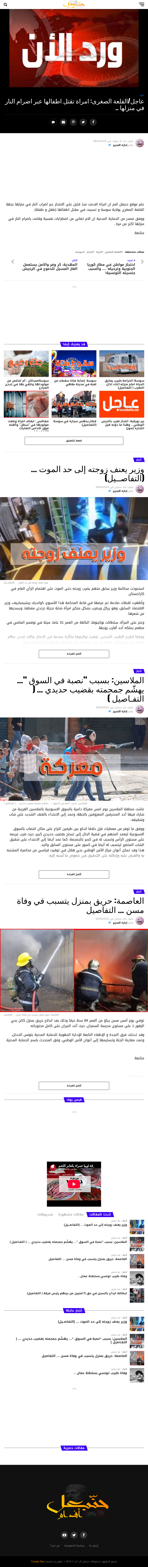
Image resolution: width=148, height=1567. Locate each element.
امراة (99, 252)
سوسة (79, 252)
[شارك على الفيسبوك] (94, 122)
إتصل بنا (93, 1545)
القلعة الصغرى (113, 252)
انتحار (90, 252)
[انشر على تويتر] (84, 122)
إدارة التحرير (120, 145)
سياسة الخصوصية (74, 1545)
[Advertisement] (74, 176)
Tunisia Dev (38, 1561)
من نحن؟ (55, 1545)
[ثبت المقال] (74, 122)
